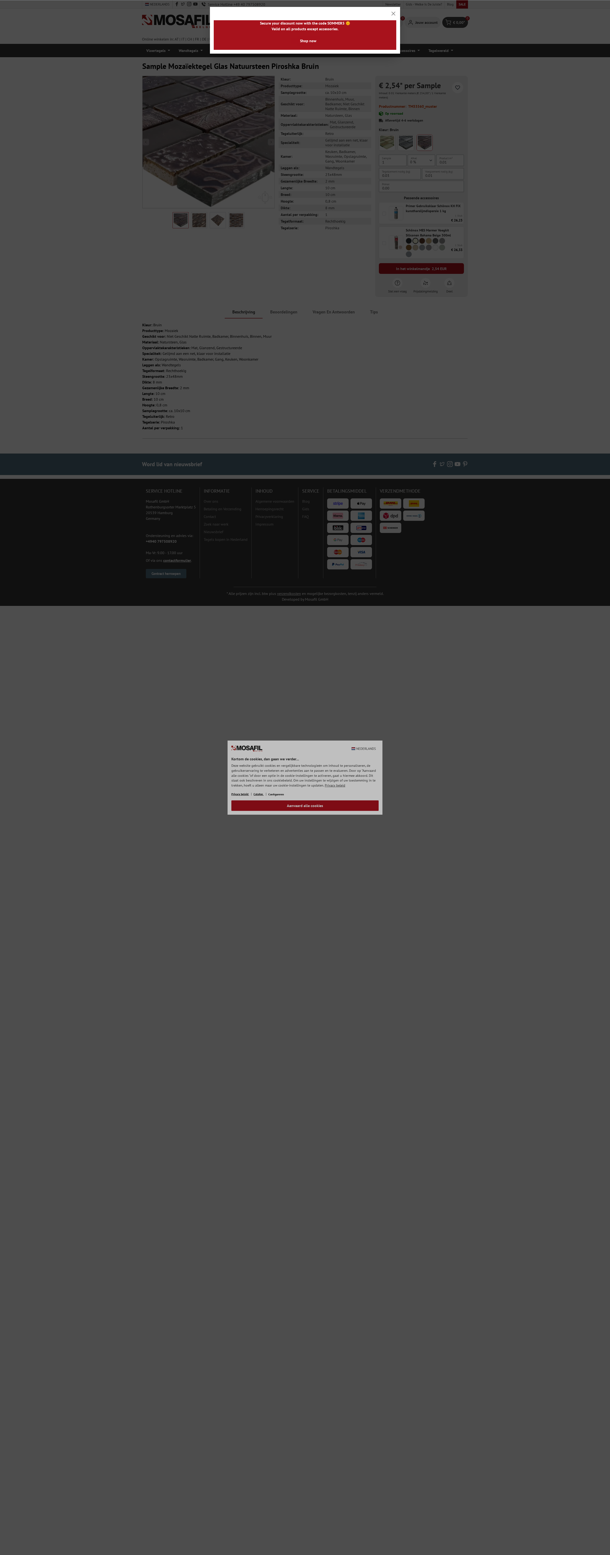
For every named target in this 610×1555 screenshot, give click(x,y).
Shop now (308, 40)
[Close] (393, 13)
